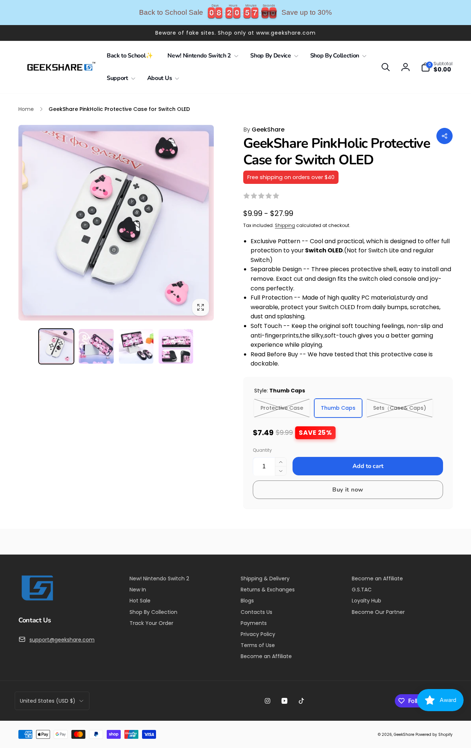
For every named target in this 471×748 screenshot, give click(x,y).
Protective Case (282, 408)
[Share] (444, 136)
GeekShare (263, 129)
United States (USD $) (47, 701)
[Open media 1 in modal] (116, 223)
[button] (201, 56)
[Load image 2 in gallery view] (96, 346)
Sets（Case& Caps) (399, 408)
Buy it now (348, 490)
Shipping (285, 225)
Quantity (262, 450)
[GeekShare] (36, 600)
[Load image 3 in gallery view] (136, 346)
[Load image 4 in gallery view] (176, 346)
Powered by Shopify (434, 734)
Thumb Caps (338, 408)
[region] (235, 12)
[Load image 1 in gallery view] (56, 346)
